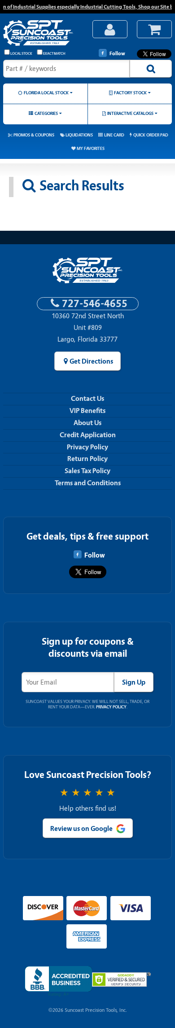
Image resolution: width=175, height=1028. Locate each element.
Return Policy (87, 459)
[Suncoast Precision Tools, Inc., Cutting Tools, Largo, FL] (58, 981)
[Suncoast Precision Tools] (43, 33)
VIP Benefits (87, 411)
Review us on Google (81, 829)
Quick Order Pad (150, 134)
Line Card (114, 134)
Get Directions (91, 361)
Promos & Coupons (33, 134)
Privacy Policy (87, 447)
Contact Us (87, 399)
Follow (117, 53)
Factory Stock (130, 92)
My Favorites (91, 148)
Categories (46, 113)
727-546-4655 (94, 304)
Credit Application (88, 435)
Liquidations (79, 134)
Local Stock (21, 54)
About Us (87, 423)
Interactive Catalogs (130, 113)
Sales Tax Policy (87, 471)
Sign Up (133, 682)
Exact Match (54, 54)
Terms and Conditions (88, 483)
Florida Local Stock (46, 92)
